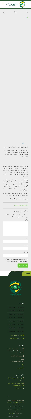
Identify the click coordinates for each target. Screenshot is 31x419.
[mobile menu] (3, 3)
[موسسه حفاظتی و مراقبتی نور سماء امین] (16, 4)
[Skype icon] (17, 416)
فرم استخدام (19, 388)
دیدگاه (26, 220)
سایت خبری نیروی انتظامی (21, 205)
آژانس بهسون (11, 413)
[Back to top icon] (8, 396)
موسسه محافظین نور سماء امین (14, 402)
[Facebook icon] (14, 416)
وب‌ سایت (25, 252)
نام (27, 238)
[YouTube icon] (10, 416)
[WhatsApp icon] (16, 416)
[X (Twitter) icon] (12, 416)
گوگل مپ (21, 364)
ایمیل (26, 245)
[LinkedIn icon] (9, 416)
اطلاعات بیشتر (20, 368)
